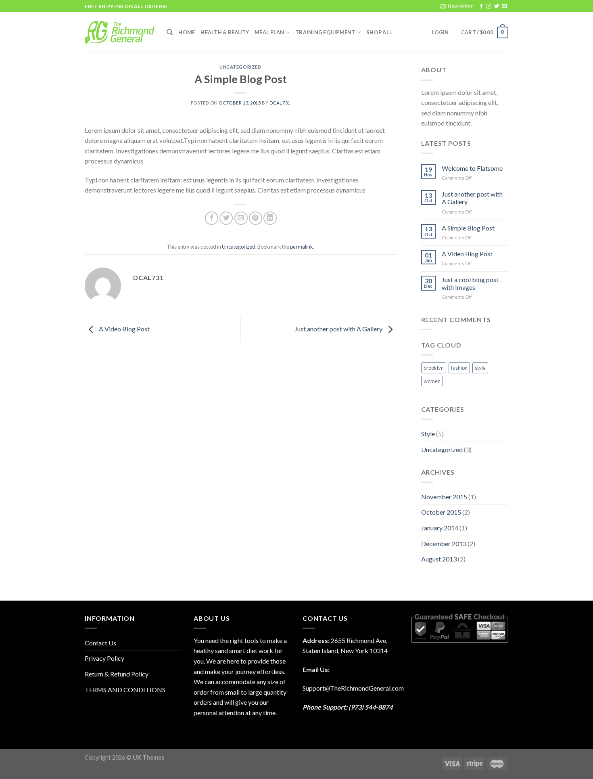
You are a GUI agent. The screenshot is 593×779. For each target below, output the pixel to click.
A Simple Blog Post (468, 228)
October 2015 (441, 512)
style (480, 367)
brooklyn (434, 367)
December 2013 (443, 543)
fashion (459, 367)
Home (186, 32)
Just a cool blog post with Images (470, 283)
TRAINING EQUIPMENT (325, 32)
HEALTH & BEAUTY (224, 32)
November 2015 (444, 496)
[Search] (170, 32)
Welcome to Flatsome (472, 168)
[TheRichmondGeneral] (120, 32)
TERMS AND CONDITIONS (125, 689)
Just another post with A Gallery (339, 329)
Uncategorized (240, 66)
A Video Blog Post (124, 329)
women (432, 381)
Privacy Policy (104, 658)
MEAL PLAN (269, 32)
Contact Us (100, 643)
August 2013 (439, 559)
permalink (301, 246)
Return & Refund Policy (116, 674)
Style (428, 434)
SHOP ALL (379, 32)
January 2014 (439, 528)
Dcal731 (279, 102)
